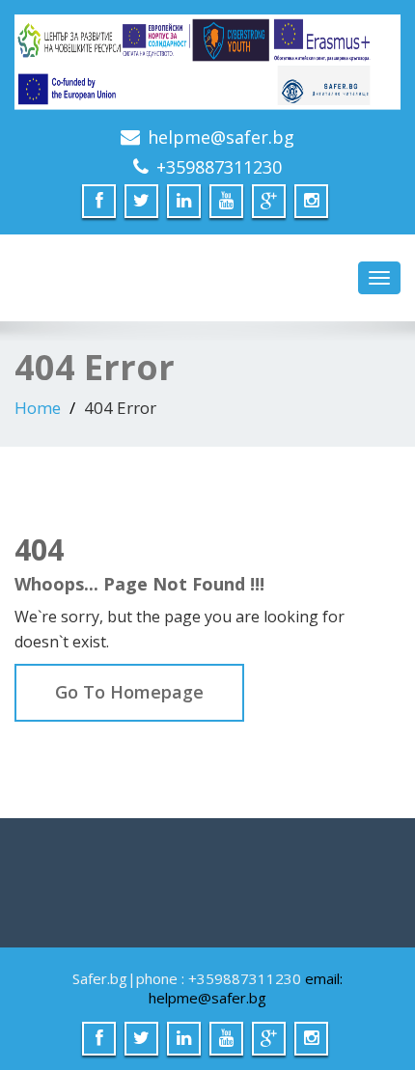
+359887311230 (219, 166)
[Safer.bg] (207, 62)
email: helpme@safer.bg (246, 988)
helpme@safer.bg (221, 137)
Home (37, 408)
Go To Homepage (129, 691)
